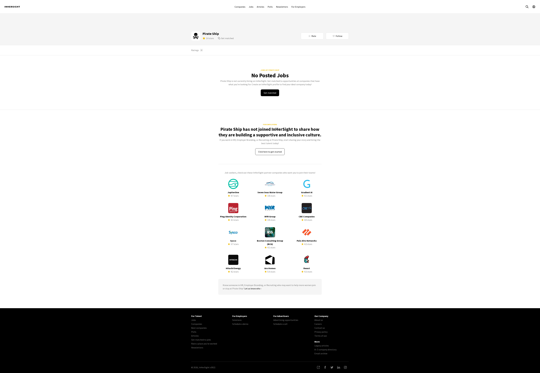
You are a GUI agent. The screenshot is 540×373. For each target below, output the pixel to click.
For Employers (298, 6)
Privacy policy (321, 331)
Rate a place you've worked (204, 343)
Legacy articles (321, 345)
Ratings (196, 50)
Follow (339, 36)
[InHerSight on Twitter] (331, 367)
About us (318, 320)
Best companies (199, 327)
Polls (270, 6)
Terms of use (320, 335)
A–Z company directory (325, 349)
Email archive (320, 353)
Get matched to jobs (201, 339)
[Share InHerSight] (318, 367)
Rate (313, 36)
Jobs (251, 6)
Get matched (227, 38)
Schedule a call (280, 324)
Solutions (237, 320)
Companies (240, 6)
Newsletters (282, 6)
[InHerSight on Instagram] (345, 367)
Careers (318, 324)
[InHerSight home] (12, 6)
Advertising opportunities (285, 320)
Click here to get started (270, 151)
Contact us (319, 327)
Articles (260, 6)
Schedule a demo (240, 324)
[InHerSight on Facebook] (325, 367)
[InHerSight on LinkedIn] (338, 367)
